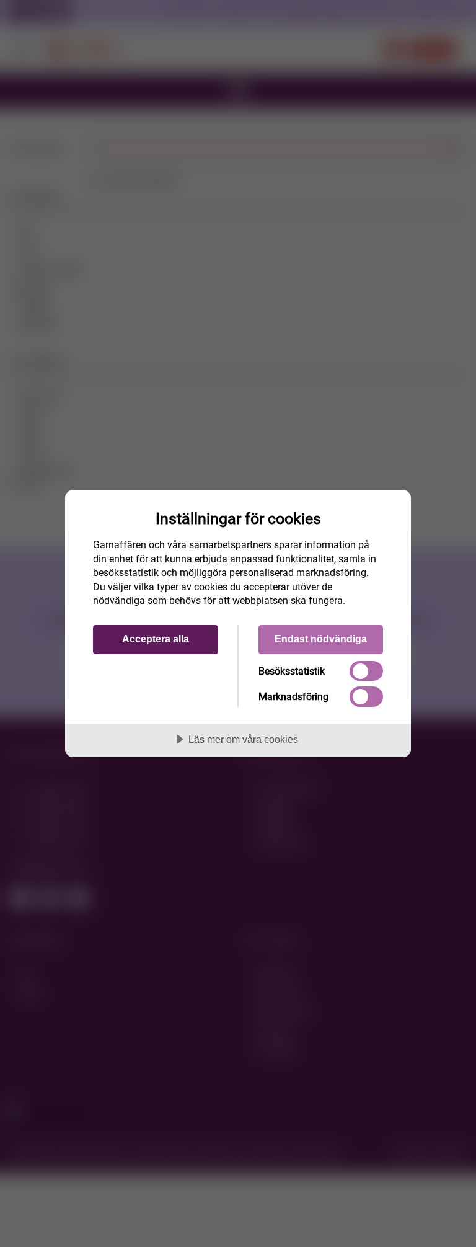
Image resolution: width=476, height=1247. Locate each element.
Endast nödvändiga (321, 638)
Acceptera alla (155, 638)
